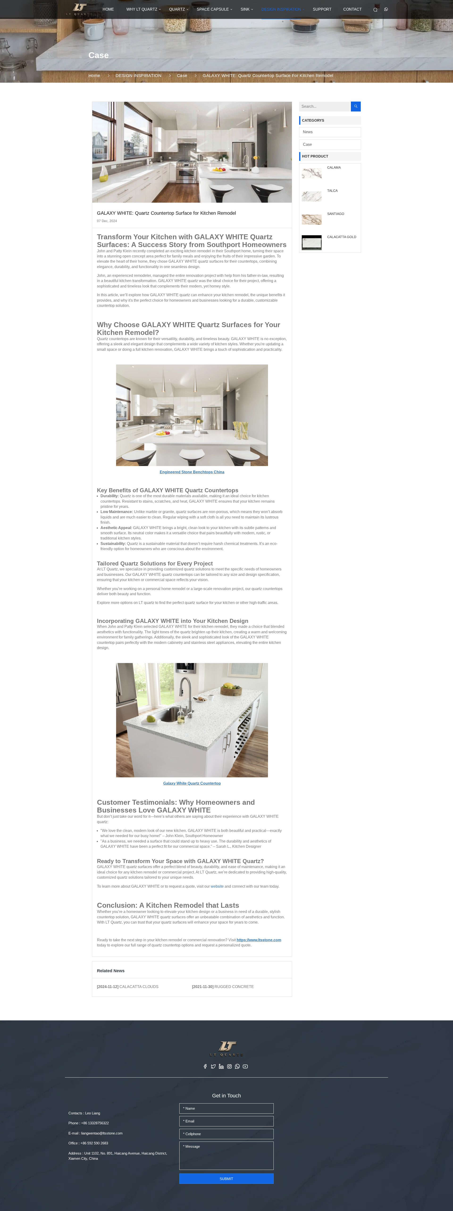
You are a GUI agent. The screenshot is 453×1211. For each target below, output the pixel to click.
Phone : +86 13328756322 (88, 1123)
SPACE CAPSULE (213, 9)
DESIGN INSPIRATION (281, 9)
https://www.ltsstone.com (259, 940)
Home (94, 75)
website (217, 886)
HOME (108, 9)
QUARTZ (177, 9)
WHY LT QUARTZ (141, 9)
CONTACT (352, 9)
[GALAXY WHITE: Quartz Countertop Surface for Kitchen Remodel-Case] (79, 9)
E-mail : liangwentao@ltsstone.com (95, 1133)
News (308, 132)
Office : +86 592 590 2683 (88, 1143)
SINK (245, 9)
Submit (226, 1179)
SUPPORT (322, 9)
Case (182, 75)
